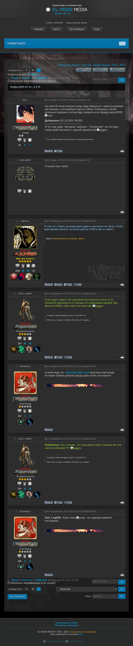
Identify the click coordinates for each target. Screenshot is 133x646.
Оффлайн (41, 78)
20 (94, 366)
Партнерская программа (66, 625)
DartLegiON (24, 160)
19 (95, 293)
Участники (86, 65)
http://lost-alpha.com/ (78, 372)
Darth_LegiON (24, 293)
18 (95, 221)
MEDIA (69, 9)
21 (95, 439)
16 (89, 100)
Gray (25, 100)
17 (89, 160)
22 (95, 511)
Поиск (115, 65)
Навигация (16, 43)
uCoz (80, 634)
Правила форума (101, 65)
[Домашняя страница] (58, 151)
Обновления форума (69, 65)
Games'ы (27, 78)
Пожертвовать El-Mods (66, 623)
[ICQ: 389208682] (67, 357)
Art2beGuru (24, 366)
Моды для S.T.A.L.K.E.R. (64, 78)
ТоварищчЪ (33, 74)
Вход (96, 29)
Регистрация (77, 29)
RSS (122, 65)
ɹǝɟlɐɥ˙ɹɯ (25, 221)
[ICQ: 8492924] (77, 284)
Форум (56, 29)
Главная (38, 29)
